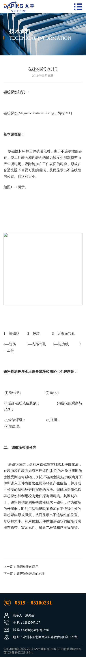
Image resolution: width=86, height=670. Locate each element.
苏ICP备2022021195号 (18, 652)
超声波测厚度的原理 (31, 573)
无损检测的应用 (27, 566)
